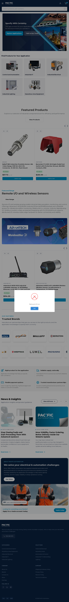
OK (34, 308)
